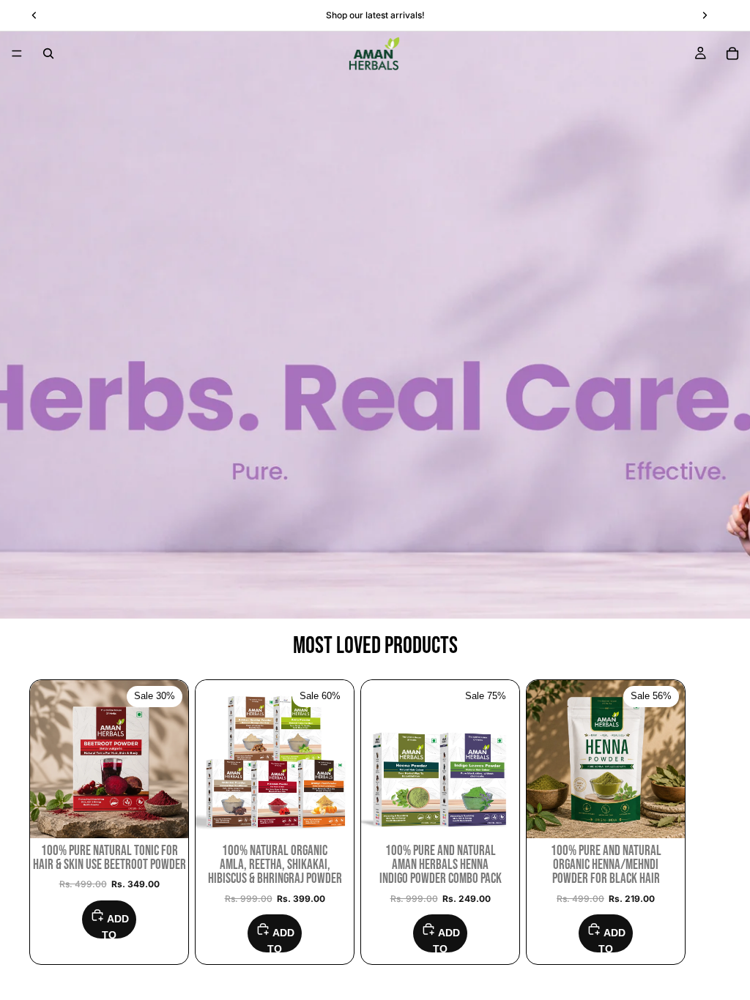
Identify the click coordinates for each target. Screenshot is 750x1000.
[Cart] (732, 53)
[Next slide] (704, 822)
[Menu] (17, 53)
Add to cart (112, 926)
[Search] (48, 53)
